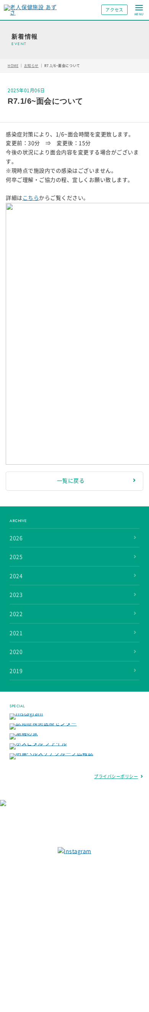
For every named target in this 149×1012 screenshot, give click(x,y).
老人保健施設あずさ (41, 903)
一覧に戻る (71, 480)
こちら (31, 198)
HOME (13, 65)
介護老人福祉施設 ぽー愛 (47, 967)
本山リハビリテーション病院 (51, 893)
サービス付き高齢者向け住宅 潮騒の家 (61, 913)
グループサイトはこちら (69, 831)
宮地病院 (29, 883)
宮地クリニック (36, 933)
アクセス (114, 10)
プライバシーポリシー (116, 776)
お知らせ (31, 65)
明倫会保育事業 (36, 923)
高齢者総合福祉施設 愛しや (49, 976)
